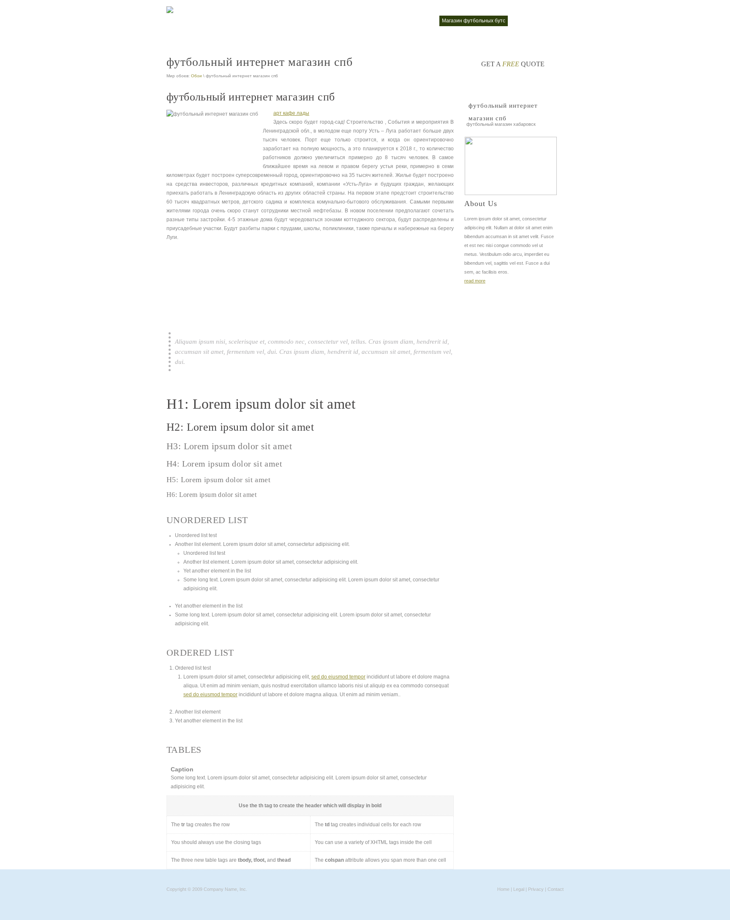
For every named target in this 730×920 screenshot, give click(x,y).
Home (503, 889)
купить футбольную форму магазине (389, 21)
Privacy (536, 889)
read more (474, 280)
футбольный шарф (536, 21)
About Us (480, 203)
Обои (196, 75)
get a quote (513, 64)
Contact (556, 889)
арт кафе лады (291, 113)
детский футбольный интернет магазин (288, 21)
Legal (518, 889)
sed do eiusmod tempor (338, 676)
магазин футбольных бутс (473, 21)
